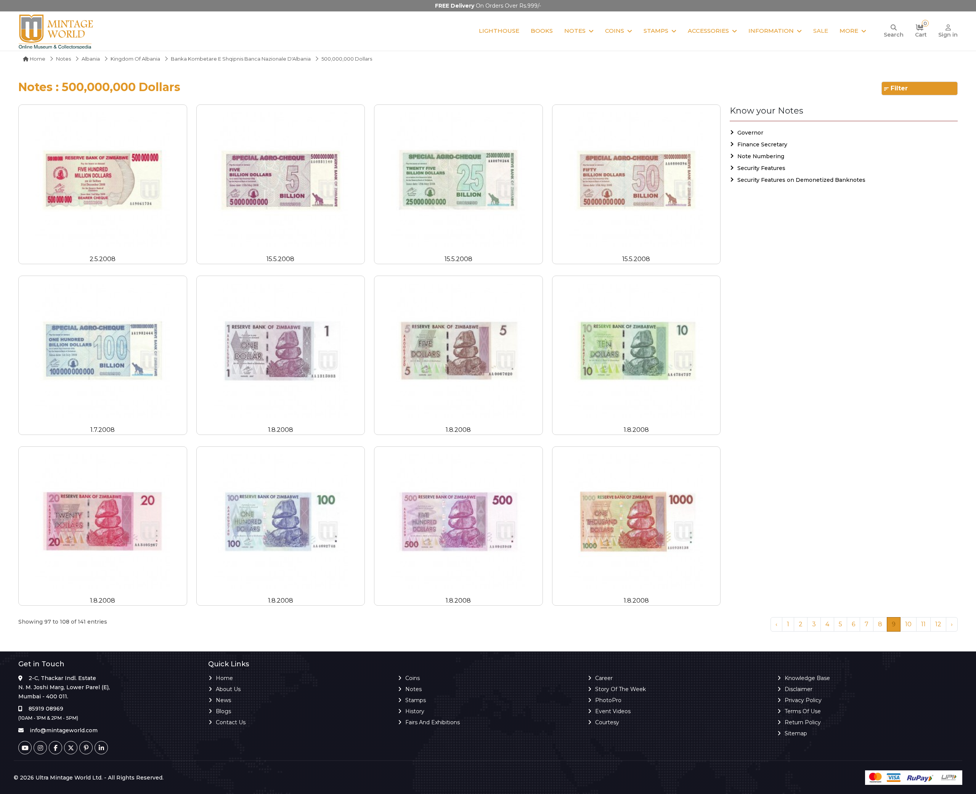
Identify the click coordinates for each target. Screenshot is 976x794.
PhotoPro (608, 700)
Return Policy (803, 722)
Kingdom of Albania (135, 59)
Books (542, 30)
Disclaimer (798, 689)
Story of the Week (620, 689)
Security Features (761, 168)
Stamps (656, 30)
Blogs (223, 711)
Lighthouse (499, 30)
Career (604, 678)
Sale (820, 30)
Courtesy (607, 722)
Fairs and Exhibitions (432, 722)
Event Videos (613, 711)
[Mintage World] (56, 31)
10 (908, 624)
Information (771, 30)
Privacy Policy (803, 700)
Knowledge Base (807, 678)
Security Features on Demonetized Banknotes (801, 179)
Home (37, 59)
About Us (228, 689)
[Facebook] (55, 747)
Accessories (708, 30)
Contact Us (231, 722)
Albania (91, 59)
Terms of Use (803, 711)
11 (923, 624)
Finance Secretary (762, 144)
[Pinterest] (86, 747)
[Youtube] (25, 747)
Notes (575, 30)
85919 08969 (46, 708)
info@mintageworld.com (64, 730)
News (223, 700)
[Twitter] (70, 747)
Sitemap (796, 733)
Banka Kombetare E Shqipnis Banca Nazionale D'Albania (241, 59)
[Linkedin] (101, 747)
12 (938, 624)
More (849, 30)
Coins (614, 30)
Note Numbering (760, 156)
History (414, 711)
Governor (750, 132)
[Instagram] (40, 747)
